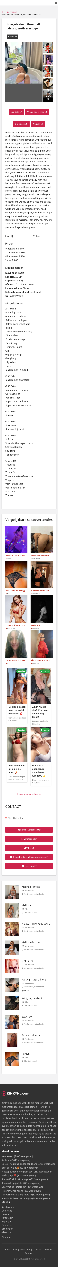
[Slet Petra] (12, 965)
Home (8, 1249)
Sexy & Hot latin (31, 1035)
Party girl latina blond (34, 979)
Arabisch (6, 1160)
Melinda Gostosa (31, 942)
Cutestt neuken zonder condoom (19, 1163)
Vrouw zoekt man (36, 112)
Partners (48, 1249)
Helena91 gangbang (12, 1190)
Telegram (29, 866)
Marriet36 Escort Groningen (17, 1198)
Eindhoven (7, 1225)
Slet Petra (27, 961)
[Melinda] (12, 910)
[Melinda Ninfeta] (12, 891)
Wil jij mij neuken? (32, 998)
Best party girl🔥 (11, 1167)
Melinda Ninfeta (31, 886)
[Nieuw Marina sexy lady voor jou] (12, 928)
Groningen (7, 1229)
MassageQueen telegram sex (17, 1171)
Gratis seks (28, 3)
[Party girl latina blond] (12, 984)
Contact (38, 1249)
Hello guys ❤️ (9, 1175)
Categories (19, 1249)
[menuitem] (18, 2)
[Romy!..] (12, 1058)
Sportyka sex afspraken (14, 1186)
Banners (29, 1253)
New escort (8, 1156)
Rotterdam (7, 1218)
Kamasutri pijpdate (12, 1183)
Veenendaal (29, 983)
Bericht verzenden (29, 830)
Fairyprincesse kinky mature (17, 1194)
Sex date (15, 112)
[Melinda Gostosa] (12, 947)
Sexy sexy (27, 1016)
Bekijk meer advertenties (29, 794)
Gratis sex (20, 124)
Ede (26, 909)
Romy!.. (26, 1053)
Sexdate (18, 3)
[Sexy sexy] (12, 1021)
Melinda (26, 905)
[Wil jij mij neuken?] (12, 1002)
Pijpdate (6, 1237)
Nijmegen (7, 1221)
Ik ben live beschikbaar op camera (29, 857)
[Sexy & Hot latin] (12, 1040)
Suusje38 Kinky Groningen (16, 1179)
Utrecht (6, 1214)
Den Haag (7, 1211)
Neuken (38, 3)
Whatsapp (28, 839)
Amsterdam (29, 891)
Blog (29, 1249)
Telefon (13, 36)
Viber (29, 848)
